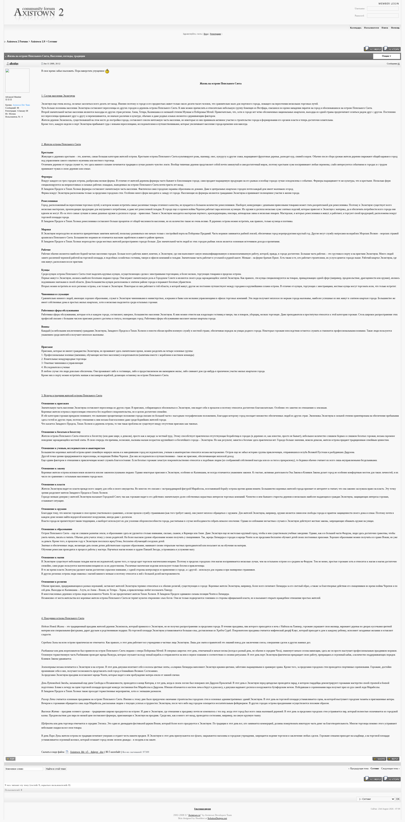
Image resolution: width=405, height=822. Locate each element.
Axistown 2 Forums (17, 41)
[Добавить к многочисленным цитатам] (379, 758)
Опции (385, 56)
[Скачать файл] (67, 751)
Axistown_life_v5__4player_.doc (87, 751)
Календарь (356, 28)
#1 (399, 63)
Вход (206, 34)
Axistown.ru (194, 815)
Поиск (385, 28)
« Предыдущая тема (358, 768)
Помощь (395, 28)
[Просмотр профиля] (17, 80)
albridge (13, 63)
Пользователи (371, 28)
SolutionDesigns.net (217, 818)
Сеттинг (52, 41)
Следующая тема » (390, 768)
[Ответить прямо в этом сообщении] (393, 758)
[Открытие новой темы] (391, 48)
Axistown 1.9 (38, 41)
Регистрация (215, 34)
